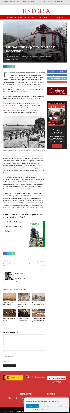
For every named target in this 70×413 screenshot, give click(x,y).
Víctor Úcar (11, 59)
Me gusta (62, 71)
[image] (56, 114)
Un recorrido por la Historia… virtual (37, 265)
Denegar (46, 406)
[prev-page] (4, 325)
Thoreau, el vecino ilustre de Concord (11, 265)
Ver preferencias (61, 406)
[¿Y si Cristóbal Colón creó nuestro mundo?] (9, 297)
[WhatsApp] (13, 66)
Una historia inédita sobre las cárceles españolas (22, 304)
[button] (66, 2)
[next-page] (7, 325)
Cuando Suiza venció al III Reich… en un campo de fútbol (38, 320)
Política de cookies (39, 409)
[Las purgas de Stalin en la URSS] (9, 313)
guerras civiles (7, 101)
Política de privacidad (52, 409)
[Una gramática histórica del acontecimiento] (24, 313)
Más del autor (24, 289)
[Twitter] (9, 66)
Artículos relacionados (10, 289)
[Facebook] (5, 66)
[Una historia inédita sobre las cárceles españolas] (24, 297)
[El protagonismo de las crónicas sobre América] (38, 297)
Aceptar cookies (32, 406)
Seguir (63, 75)
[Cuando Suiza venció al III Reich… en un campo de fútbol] (38, 313)
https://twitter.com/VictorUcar (22, 276)
